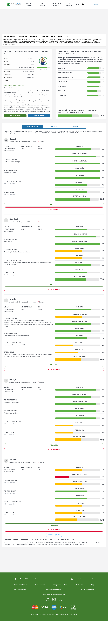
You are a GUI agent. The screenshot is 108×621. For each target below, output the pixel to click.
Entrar (96, 4)
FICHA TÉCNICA (54, 126)
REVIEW (75, 126)
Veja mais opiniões (54, 535)
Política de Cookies (20, 589)
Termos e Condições (87, 589)
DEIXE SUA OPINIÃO (15, 115)
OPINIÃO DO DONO (32, 126)
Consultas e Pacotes (29, 4)
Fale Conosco (69, 4)
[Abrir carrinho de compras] (83, 4)
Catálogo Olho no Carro (56, 4)
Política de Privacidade (53, 589)
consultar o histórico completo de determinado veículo (46, 544)
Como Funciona (42, 4)
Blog (77, 4)
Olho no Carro (73, 544)
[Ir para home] (14, 4)
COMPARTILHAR (39, 115)
